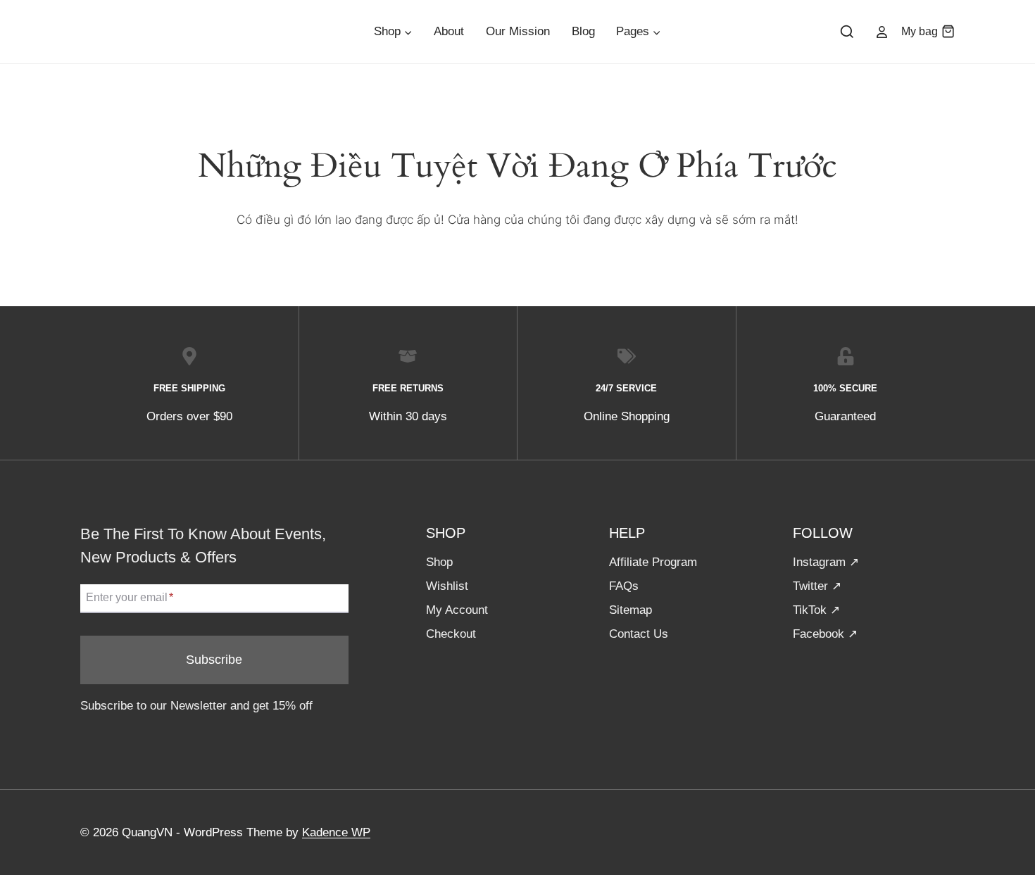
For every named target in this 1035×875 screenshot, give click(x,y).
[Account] (882, 32)
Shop (439, 562)
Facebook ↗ (825, 634)
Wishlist (447, 586)
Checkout (451, 634)
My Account (457, 610)
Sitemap (630, 610)
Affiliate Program (653, 562)
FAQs (624, 586)
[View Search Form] (847, 32)
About (449, 31)
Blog (583, 31)
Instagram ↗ (826, 562)
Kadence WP (336, 832)
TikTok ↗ (816, 610)
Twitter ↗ (817, 586)
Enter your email (129, 598)
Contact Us (638, 634)
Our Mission (518, 31)
